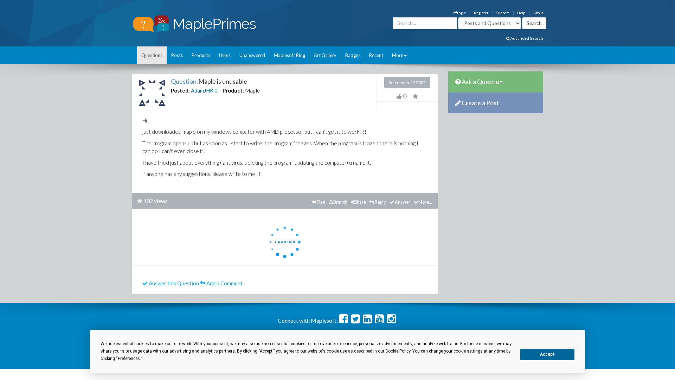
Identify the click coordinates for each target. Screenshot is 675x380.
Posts (177, 55)
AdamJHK (202, 90)
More (397, 55)
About (538, 13)
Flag (320, 202)
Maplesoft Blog (289, 55)
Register (481, 13)
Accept (547, 354)
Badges (352, 55)
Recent (376, 55)
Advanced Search (526, 38)
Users (225, 55)
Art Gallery (325, 55)
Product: (233, 90)
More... (425, 202)
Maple (252, 90)
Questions (151, 55)
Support (502, 13)
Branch (340, 202)
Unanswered (252, 55)
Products (201, 55)
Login (461, 13)
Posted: (180, 90)
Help (521, 13)
